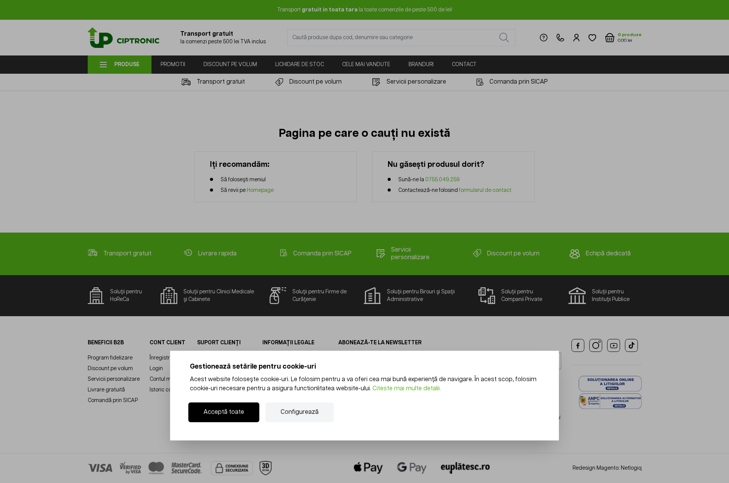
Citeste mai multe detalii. (406, 388)
